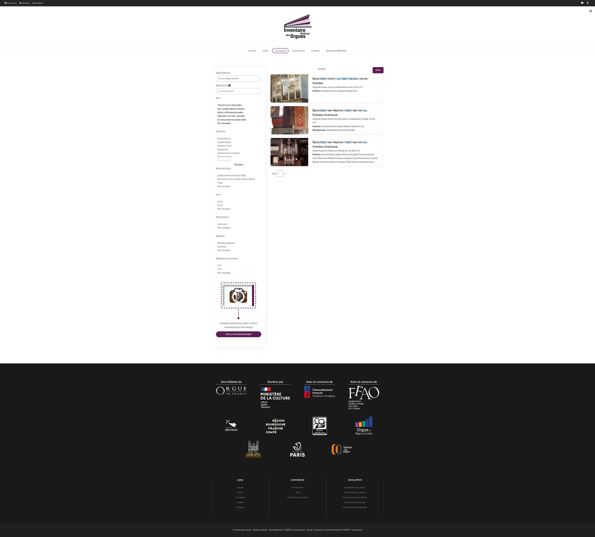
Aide (298, 492)
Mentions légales (260, 530)
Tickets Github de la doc (355, 502)
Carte (265, 50)
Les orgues (280, 50)
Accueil (252, 50)
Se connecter (298, 487)
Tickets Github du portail (355, 492)
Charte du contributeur (297, 497)
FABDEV (287, 530)
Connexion (25, 3)
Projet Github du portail (354, 487)
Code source (12, 3)
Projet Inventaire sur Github (355, 497)
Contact (240, 507)
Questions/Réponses (336, 50)
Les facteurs (298, 50)
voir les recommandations (238, 334)
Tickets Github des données (355, 507)
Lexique (315, 50)
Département (223, 73)
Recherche (222, 85)
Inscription (38, 3)
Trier (378, 70)
